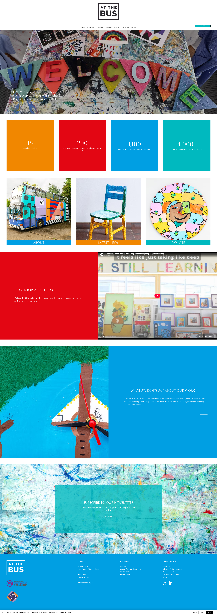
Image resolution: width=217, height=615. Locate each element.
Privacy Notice (125, 572)
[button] (83, 27)
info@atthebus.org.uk (85, 583)
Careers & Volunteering (171, 574)
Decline (202, 612)
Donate (165, 577)
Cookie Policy (125, 574)
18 (30, 144)
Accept (209, 612)
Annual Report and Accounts (130, 569)
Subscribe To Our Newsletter (173, 569)
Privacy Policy (67, 612)
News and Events (169, 572)
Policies (123, 566)
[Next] (209, 72)
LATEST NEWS (108, 243)
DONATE (178, 243)
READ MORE (204, 414)
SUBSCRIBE (108, 516)
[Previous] (7, 72)
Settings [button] (195, 612)
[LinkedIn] (171, 583)
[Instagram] (165, 583)
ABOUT (38, 243)
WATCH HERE (17, 103)
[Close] (215, 612)
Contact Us (166, 566)
